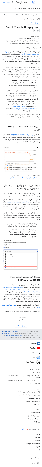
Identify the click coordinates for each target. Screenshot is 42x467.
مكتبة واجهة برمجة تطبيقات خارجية (13, 287)
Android (38, 434)
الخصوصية (33, 458)
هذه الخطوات (25, 202)
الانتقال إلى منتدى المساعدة (33, 372)
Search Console (35, 412)
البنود (39, 458)
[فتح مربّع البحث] (13, 2)
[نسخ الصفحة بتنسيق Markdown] (38, 30)
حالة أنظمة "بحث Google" (33, 398)
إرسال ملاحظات (34, 23)
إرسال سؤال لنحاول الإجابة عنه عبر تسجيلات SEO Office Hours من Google (23, 376)
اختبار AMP (37, 422)
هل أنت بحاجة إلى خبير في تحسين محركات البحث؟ (27, 392)
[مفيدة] (27, 18)
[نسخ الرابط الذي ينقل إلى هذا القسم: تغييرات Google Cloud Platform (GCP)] (31, 130)
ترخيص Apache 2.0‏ (7, 333)
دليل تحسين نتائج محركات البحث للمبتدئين (29, 395)
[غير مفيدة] (24, 18)
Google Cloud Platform (33, 444)
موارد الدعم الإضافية (35, 383)
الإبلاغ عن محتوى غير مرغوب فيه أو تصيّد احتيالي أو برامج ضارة (24, 380)
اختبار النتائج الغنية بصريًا (34, 416)
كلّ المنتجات (37, 450)
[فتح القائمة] (38, 2)
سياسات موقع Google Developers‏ (14, 335)
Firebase (37, 440)
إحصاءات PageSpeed (34, 419)
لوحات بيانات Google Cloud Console (21, 135)
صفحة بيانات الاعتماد (13, 202)
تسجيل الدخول (6, 2)
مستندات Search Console (33, 401)
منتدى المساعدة (11, 305)
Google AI (37, 447)
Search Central (27, 2)
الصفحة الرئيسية (36, 15)
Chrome (37, 437)
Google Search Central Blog (27, 8)
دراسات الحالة (37, 404)
